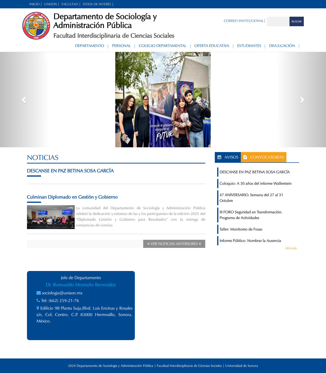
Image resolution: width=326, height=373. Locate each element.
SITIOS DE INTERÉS (97, 4)
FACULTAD (70, 4)
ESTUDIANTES (249, 45)
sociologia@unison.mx (62, 293)
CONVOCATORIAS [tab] (265, 157)
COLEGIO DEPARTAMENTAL (162, 45)
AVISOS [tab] (229, 157)
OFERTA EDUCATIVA (212, 45)
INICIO (34, 4)
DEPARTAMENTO (89, 45)
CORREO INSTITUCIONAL (244, 21)
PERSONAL (121, 45)
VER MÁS (291, 248)
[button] (24, 99)
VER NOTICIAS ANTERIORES (174, 243)
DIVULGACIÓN (282, 45)
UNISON (50, 4)
